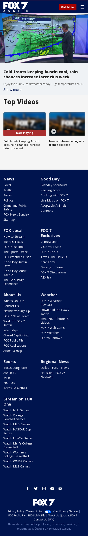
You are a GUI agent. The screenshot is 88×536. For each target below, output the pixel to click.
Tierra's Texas (13, 242)
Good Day (50, 179)
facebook (27, 488)
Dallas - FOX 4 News (55, 368)
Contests (47, 211)
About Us (12, 294)
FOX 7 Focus (49, 252)
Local (7, 185)
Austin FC (9, 373)
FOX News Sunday (16, 214)
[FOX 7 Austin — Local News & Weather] (15, 7)
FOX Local (12, 230)
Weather (49, 294)
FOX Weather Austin (17, 257)
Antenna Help (12, 351)
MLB (6, 378)
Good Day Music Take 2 (14, 273)
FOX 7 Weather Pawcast (51, 303)
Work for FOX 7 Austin (14, 323)
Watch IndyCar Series (18, 438)
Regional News (55, 361)
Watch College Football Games (14, 417)
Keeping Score (50, 190)
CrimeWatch (49, 242)
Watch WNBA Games (18, 461)
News (8, 179)
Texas (7, 195)
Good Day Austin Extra (15, 264)
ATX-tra (46, 277)
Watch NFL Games (16, 410)
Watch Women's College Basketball (16, 454)
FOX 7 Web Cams (53, 328)
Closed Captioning (15, 335)
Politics (8, 200)
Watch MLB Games (16, 424)
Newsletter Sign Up (16, 311)
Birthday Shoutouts (54, 185)
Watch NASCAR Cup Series (17, 431)
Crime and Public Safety (14, 207)
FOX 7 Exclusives (50, 233)
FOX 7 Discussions (53, 272)
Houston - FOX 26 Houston (53, 375)
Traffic (7, 190)
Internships (11, 330)
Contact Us (11, 306)
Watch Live (68, 7)
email (60, 488)
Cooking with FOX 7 (54, 195)
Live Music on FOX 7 (55, 200)
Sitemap (9, 219)
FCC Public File (13, 340)
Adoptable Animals (53, 205)
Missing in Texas (52, 267)
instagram (44, 488)
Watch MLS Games (16, 466)
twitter (35, 488)
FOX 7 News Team (16, 316)
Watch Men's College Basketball (17, 445)
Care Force (48, 262)
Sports (9, 361)
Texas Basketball (15, 388)
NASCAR (9, 383)
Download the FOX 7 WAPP (55, 312)
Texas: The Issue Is (54, 257)
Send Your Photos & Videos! (55, 320)
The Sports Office (15, 252)
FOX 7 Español (13, 247)
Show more (12, 89)
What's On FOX (13, 301)
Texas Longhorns (15, 368)
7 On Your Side (51, 247)
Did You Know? (51, 338)
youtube (52, 488)
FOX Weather (50, 333)
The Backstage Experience (13, 282)
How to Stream (14, 236)
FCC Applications (14, 345)
